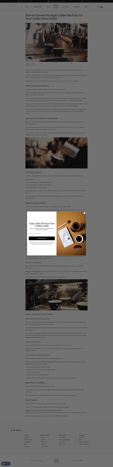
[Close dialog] (84, 213)
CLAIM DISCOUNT (41, 238)
